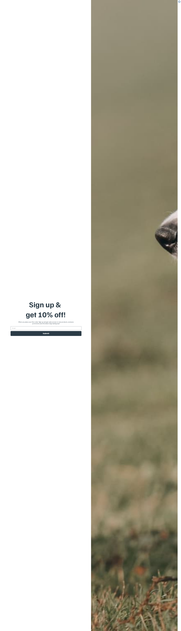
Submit (46, 333)
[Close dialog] (179, 2)
